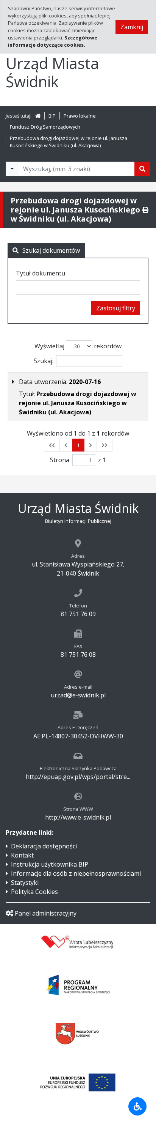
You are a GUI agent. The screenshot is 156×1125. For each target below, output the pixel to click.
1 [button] (78, 445)
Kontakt (22, 855)
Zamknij (131, 27)
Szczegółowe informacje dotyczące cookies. (52, 41)
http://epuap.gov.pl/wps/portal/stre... (78, 777)
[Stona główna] (38, 115)
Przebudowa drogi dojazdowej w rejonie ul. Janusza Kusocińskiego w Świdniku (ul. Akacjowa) (68, 142)
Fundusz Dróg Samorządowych (45, 126)
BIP (52, 115)
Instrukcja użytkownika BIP (49, 864)
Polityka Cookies (34, 891)
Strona (59, 460)
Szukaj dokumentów (51, 250)
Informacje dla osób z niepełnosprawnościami (76, 873)
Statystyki (25, 882)
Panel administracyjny (45, 913)
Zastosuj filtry (115, 308)
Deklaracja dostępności (44, 846)
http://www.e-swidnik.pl (78, 817)
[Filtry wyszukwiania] (12, 169)
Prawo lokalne (80, 115)
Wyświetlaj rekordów (78, 346)
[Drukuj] (145, 210)
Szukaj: (43, 361)
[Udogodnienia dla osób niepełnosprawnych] (137, 1106)
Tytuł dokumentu (40, 273)
